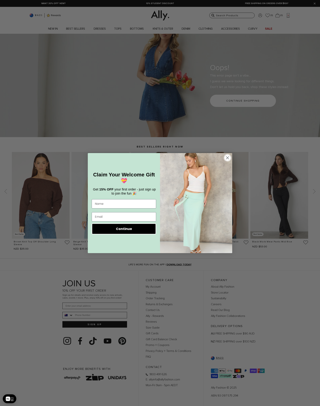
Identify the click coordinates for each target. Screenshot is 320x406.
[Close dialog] (227, 158)
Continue (124, 228)
